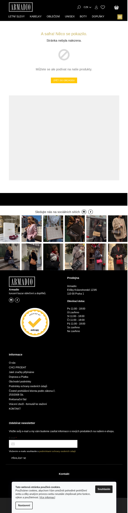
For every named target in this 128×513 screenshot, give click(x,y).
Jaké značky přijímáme (21, 372)
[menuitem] (16, 16)
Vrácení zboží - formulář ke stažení (28, 404)
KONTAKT (15, 408)
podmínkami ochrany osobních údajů (57, 451)
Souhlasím (104, 489)
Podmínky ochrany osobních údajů (28, 386)
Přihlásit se (18, 458)
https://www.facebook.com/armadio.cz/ (17, 301)
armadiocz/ (11, 301)
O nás (12, 362)
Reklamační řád (17, 399)
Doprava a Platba (18, 377)
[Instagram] (84, 212)
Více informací (47, 497)
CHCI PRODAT (17, 367)
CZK (86, 7)
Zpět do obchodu (64, 80)
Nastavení (24, 505)
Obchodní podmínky (20, 381)
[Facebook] (90, 212)
